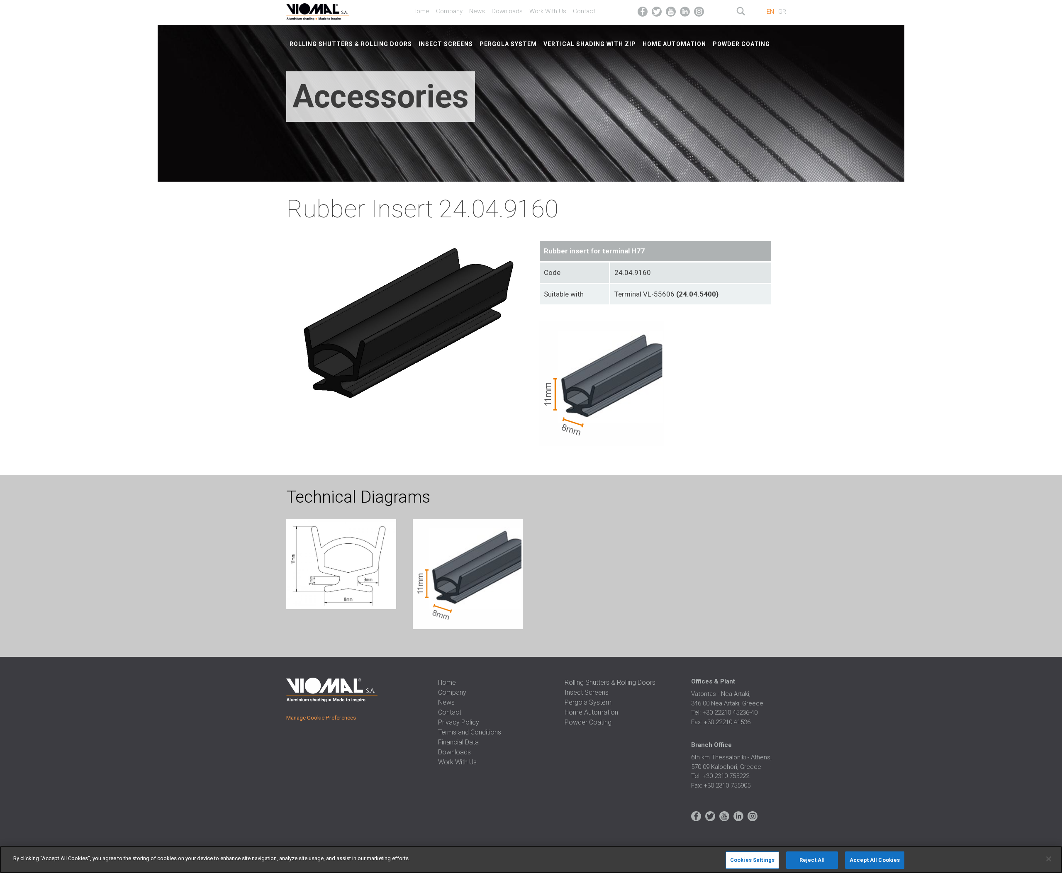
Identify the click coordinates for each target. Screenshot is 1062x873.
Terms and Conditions (469, 732)
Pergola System (508, 44)
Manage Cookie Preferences (321, 717)
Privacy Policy (458, 722)
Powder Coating (741, 44)
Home (420, 11)
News (477, 11)
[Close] (1049, 859)
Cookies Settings (752, 860)
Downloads (507, 11)
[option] (341, 565)
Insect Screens (446, 44)
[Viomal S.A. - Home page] (328, 10)
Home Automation (674, 44)
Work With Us (547, 11)
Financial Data (458, 742)
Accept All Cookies (875, 860)
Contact (584, 11)
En (770, 11)
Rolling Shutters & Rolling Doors (351, 44)
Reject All (812, 860)
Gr (782, 11)
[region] (531, 859)
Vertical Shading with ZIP (589, 44)
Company (449, 11)
